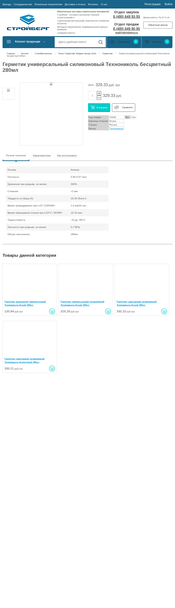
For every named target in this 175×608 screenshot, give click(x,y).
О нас (104, 4)
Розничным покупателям (48, 4)
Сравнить (127, 107)
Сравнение (127, 41)
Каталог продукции (27, 42)
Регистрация (153, 4)
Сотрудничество (23, 4)
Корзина (160, 41)
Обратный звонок (158, 25)
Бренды (7, 4)
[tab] (16, 156)
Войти (168, 4)
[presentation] (16, 155)
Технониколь (116, 128)
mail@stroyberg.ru (126, 33)
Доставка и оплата (75, 4)
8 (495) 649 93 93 (126, 16)
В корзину (102, 107)
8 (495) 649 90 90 (126, 29)
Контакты (93, 4)
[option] (9, 94)
